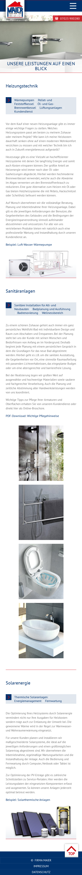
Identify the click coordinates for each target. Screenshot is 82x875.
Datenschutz (41, 872)
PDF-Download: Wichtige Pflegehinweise (32, 416)
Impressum (41, 866)
